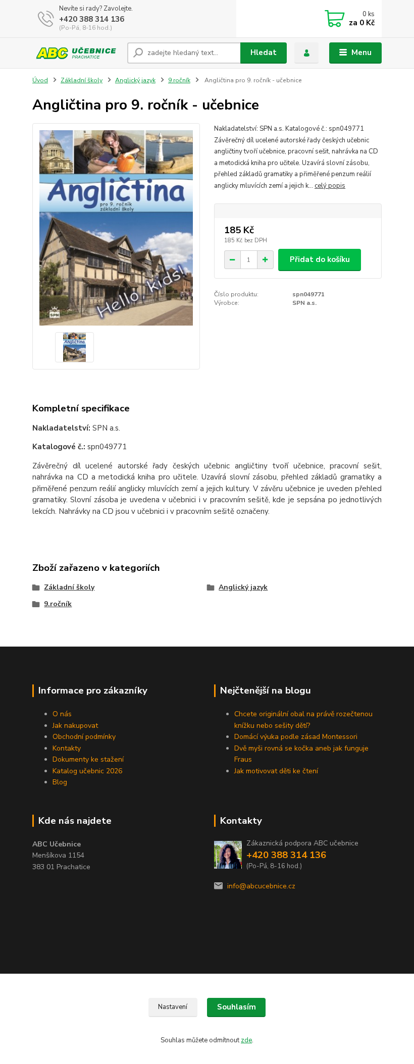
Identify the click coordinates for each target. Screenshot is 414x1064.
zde (246, 1040)
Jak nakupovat (75, 725)
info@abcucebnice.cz (261, 886)
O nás (62, 714)
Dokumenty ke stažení (88, 759)
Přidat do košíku (320, 259)
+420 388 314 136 (91, 19)
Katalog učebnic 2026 (87, 771)
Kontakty (67, 748)
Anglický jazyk (135, 80)
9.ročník (179, 80)
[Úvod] (76, 53)
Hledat (263, 52)
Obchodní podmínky (84, 736)
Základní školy (81, 80)
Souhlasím (236, 1007)
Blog (60, 782)
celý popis (330, 185)
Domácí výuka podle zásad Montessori (295, 736)
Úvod (40, 80)
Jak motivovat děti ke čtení (276, 771)
